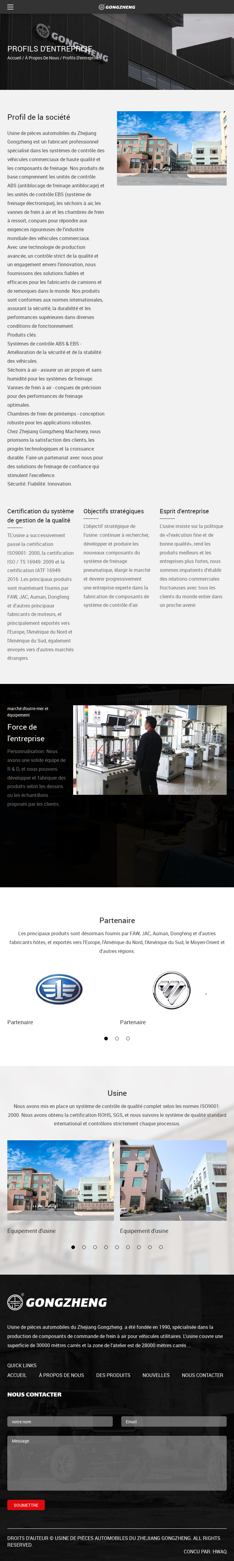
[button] (106, 1038)
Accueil (14, 57)
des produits (113, 1375)
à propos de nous (42, 57)
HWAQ (220, 1551)
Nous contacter (202, 1375)
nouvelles (156, 1375)
